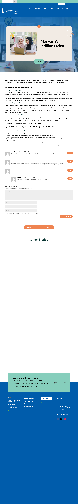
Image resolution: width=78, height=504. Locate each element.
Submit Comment (66, 216)
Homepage (50, 287)
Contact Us (62, 411)
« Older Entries (12, 363)
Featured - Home (43, 287)
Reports (44, 8)
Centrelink (24, 287)
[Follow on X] (61, 419)
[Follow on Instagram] (65, 419)
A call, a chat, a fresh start (16, 285)
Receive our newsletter (28, 401)
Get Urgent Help (46, 398)
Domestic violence (31, 287)
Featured (37, 287)
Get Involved (59, 8)
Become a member (28, 403)
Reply (70, 153)
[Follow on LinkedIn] (63, 419)
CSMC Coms (13, 287)
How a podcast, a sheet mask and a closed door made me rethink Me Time (29, 338)
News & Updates (68, 8)
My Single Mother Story (58, 287)
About (29, 8)
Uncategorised (12, 288)
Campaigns (51, 8)
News (64, 287)
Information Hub (37, 8)
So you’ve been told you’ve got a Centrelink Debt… (22, 352)
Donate (61, 4)
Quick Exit (72, 4)
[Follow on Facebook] (58, 419)
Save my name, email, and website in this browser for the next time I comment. (22, 213)
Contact (29, 13)
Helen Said (13, 151)
